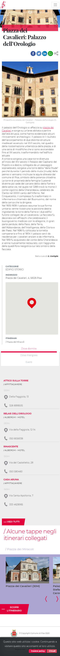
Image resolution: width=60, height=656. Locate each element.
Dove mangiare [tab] (28, 355)
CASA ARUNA (11, 480)
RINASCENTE (11, 447)
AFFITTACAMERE (13, 384)
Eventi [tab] (29, 362)
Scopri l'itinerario (14, 609)
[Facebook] (33, 53)
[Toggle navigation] (55, 4)
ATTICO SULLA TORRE (16, 381)
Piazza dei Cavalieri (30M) (23, 586)
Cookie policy (38, 651)
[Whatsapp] (50, 53)
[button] (56, 53)
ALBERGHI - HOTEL (15, 417)
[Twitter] (38, 53)
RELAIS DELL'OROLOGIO (18, 414)
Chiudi (52, 651)
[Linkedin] (44, 53)
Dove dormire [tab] (28, 348)
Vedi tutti (13, 522)
